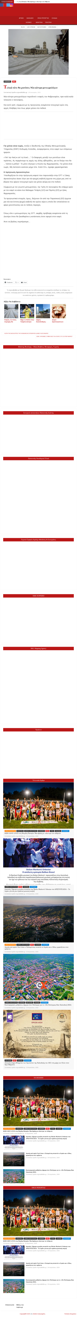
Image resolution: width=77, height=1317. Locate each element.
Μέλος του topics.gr (20, 1306)
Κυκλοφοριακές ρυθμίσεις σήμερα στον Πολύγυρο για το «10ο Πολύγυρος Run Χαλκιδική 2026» (38, 1005)
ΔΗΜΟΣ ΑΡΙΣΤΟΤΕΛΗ (31, 831)
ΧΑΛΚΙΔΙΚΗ (29, 18)
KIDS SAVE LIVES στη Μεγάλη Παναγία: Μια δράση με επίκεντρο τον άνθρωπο (26, 1)
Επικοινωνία (52, 27)
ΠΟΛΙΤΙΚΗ (48, 22)
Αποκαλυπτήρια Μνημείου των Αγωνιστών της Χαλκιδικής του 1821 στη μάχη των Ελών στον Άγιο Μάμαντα (37, 1064)
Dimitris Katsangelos (39, 1314)
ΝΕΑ (14, 81)
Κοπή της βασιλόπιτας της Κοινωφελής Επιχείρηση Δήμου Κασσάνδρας (26, 333)
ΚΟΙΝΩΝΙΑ (7, 81)
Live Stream (31, 27)
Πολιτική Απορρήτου (70, 1314)
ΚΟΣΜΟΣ (29, 22)
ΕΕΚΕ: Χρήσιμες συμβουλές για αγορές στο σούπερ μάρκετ (54, 336)
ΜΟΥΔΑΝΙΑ (30, 1002)
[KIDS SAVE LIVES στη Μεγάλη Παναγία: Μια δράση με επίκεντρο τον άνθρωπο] (38, 805)
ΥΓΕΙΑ (52, 831)
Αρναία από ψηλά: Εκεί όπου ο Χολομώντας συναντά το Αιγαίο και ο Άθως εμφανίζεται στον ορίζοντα (36, 948)
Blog (23, 27)
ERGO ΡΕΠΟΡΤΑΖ (43, 18)
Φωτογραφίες (41, 27)
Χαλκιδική (58, 831)
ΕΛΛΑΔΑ (54, 18)
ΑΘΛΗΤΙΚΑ (39, 22)
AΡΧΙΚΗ (21, 18)
